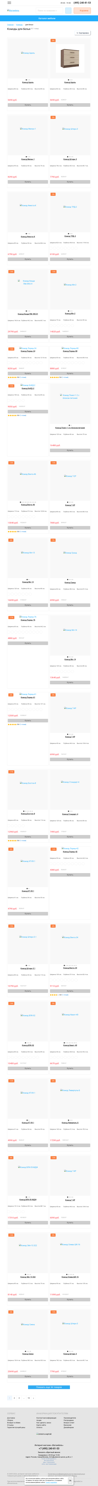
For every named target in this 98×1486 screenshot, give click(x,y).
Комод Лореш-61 (28, 697)
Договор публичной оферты (66, 1476)
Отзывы (10, 1425)
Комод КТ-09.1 (28, 891)
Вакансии (67, 1425)
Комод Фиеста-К (28, 237)
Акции (38, 1420)
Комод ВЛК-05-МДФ (27, 1200)
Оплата (39, 1427)
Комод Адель (28, 82)
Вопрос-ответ (69, 1423)
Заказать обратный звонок (49, 1452)
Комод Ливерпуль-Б (70, 1123)
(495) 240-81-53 (82, 2)
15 (29, 1398)
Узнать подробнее (51, 1482)
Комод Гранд (70, 582)
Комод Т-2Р (70, 505)
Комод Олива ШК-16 (70, 1277)
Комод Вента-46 (28, 505)
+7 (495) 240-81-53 (49, 1448)
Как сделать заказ (43, 1423)
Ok (70, 1480)
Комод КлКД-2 (28, 388)
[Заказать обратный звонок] (68, 11)
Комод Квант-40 (70, 1045)
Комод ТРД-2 (70, 236)
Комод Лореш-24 (28, 351)
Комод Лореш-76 (28, 620)
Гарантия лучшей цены (16, 1427)
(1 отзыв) (23, 377)
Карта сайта (41, 1425)
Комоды (19, 25)
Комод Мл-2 (70, 313)
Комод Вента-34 (70, 968)
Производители (70, 1418)
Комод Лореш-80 (70, 351)
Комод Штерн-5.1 (28, 968)
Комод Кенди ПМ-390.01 (28, 314)
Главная (10, 25)
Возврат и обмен (13, 1423)
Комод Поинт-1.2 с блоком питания (70, 428)
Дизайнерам (69, 1427)
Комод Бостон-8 (28, 814)
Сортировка (83, 33)
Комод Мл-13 (28, 582)
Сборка (10, 1420)
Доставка (11, 1418)
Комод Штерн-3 (70, 159)
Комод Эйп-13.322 (27, 1277)
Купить (28, 105)
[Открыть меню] (9, 3)
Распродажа (69, 1420)
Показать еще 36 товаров (49, 1387)
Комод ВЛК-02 (28, 1045)
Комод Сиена (27, 1354)
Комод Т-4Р (70, 737)
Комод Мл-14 (70, 659)
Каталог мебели (47, 18)
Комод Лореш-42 (70, 852)
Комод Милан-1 (28, 159)
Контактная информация (46, 1418)
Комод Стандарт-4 (70, 814)
